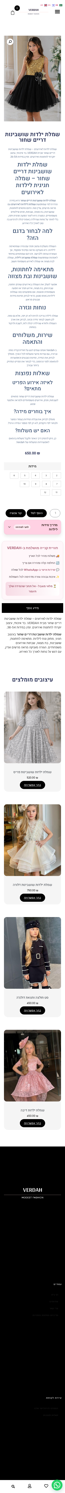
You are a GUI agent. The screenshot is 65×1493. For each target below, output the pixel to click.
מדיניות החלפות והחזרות (45, 1315)
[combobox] (10, 1486)
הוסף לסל (37, 513)
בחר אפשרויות (32, 785)
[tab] (32, 608)
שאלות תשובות (50, 1415)
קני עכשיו (16, 513)
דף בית (54, 1294)
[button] (57, 12)
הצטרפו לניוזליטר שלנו (46, 1408)
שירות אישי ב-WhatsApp (39, 569)
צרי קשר (53, 1308)
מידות (32, 466)
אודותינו (53, 1301)
